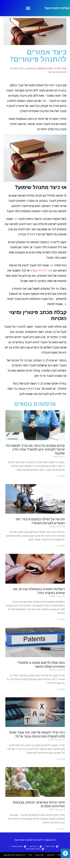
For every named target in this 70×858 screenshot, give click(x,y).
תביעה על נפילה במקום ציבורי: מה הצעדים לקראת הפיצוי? (40, 521)
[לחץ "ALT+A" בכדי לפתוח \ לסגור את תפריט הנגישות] (65, 853)
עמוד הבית (61, 68)
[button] (28, 8)
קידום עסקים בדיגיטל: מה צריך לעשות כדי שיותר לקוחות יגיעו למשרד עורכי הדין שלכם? (35, 449)
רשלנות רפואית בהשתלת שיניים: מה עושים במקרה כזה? (39, 591)
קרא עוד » (60, 476)
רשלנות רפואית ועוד (57, 8)
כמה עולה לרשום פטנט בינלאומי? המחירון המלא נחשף (41, 664)
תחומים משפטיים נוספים (39, 68)
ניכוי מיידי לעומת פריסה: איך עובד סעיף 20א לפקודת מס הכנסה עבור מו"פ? (37, 734)
